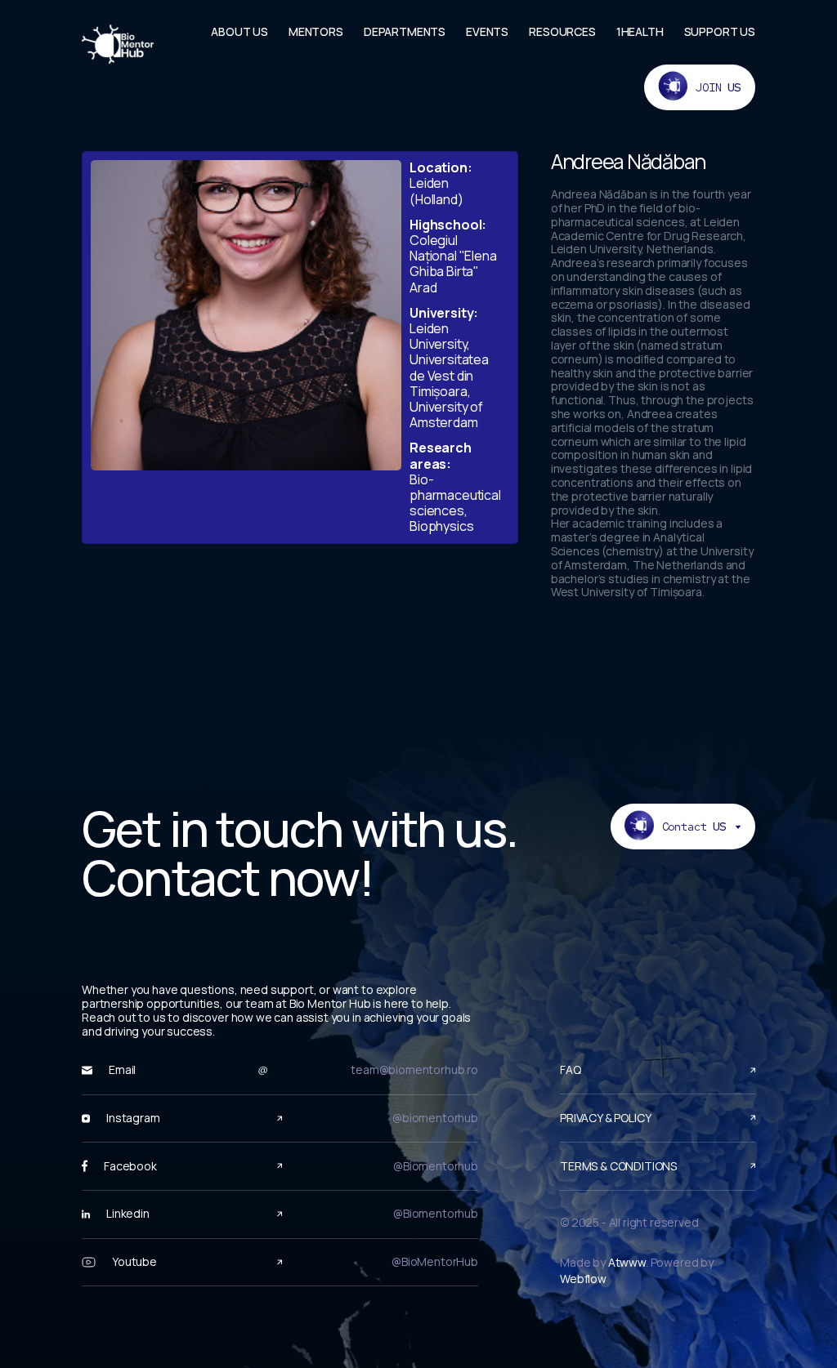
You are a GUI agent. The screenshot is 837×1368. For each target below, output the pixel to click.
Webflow (583, 1278)
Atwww (627, 1262)
